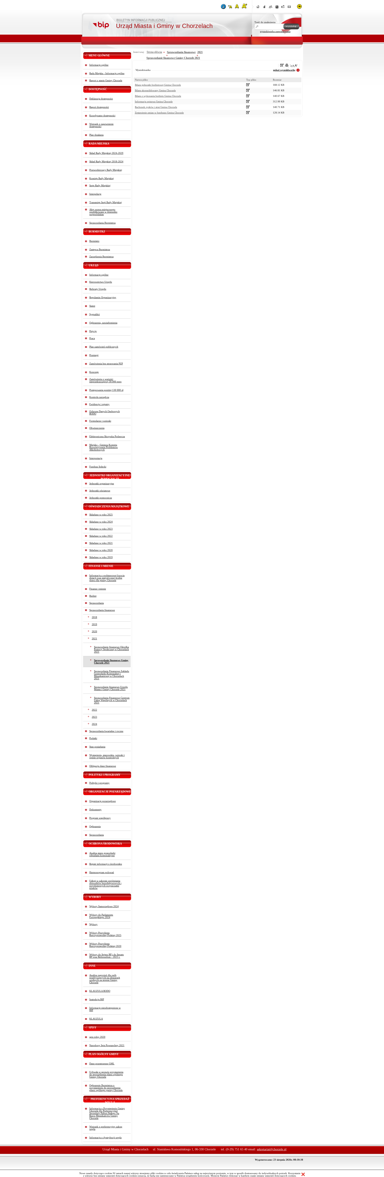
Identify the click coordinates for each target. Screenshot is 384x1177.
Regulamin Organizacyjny (102, 297)
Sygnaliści (94, 314)
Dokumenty (95, 809)
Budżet (92, 596)
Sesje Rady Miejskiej (99, 185)
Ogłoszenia (95, 826)
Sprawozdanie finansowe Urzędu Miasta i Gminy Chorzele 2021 (111, 688)
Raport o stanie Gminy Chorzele (105, 80)
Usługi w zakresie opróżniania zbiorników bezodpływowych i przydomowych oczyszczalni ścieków (105, 884)
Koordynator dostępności (102, 115)
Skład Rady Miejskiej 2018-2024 (106, 161)
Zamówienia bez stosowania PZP (106, 363)
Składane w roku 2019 (101, 557)
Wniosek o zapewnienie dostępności (101, 125)
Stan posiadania (97, 747)
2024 (94, 724)
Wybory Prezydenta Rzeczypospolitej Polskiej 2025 (105, 934)
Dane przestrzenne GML (101, 1063)
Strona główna (154, 52)
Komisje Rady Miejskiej (101, 178)
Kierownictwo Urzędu (100, 282)
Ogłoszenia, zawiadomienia (103, 323)
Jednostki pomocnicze (100, 498)
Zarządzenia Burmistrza (101, 256)
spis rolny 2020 (97, 1037)
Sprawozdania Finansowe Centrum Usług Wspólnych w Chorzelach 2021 (112, 700)
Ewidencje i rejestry (99, 404)
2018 (94, 617)
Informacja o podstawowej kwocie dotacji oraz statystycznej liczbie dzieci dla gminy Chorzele (107, 578)
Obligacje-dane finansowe (102, 766)
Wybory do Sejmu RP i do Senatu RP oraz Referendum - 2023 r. (106, 955)
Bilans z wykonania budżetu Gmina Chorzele (158, 96)
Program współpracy (100, 818)
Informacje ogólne (98, 65)
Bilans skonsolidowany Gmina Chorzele (155, 90)
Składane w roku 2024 (101, 522)
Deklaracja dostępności (101, 98)
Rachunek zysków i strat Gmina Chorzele (156, 107)
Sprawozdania (96, 603)
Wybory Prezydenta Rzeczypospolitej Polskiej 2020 (105, 944)
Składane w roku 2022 (101, 536)
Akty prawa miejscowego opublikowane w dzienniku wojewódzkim (103, 212)
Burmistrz (94, 241)
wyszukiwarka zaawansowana (275, 31)
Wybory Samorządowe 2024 (104, 906)
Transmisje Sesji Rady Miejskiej (105, 202)
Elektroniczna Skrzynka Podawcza (107, 436)
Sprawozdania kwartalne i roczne (106, 731)
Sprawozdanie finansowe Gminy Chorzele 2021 (111, 661)
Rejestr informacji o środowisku (105, 864)
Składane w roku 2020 (101, 550)
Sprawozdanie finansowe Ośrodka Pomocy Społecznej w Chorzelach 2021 (111, 649)
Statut (92, 306)
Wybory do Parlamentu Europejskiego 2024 (101, 916)
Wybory (93, 924)
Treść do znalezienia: (265, 22)
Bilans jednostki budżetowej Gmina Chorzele (158, 85)
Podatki (93, 738)
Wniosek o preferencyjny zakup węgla (105, 1127)
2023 (94, 717)
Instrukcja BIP (96, 999)
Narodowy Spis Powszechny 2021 (106, 1045)
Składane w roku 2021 (101, 543)
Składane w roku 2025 (101, 514)
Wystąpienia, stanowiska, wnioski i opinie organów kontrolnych (107, 756)
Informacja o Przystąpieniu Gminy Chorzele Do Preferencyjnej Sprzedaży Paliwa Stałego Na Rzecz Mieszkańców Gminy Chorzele (107, 1113)
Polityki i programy (99, 783)
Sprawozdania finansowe (102, 610)
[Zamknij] (303, 1174)
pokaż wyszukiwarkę (284, 70)
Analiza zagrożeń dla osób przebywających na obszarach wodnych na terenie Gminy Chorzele (104, 979)
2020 (94, 631)
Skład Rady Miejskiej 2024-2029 (106, 153)
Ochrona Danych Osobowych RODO (104, 412)
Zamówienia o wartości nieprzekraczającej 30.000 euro (105, 380)
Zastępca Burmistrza (99, 249)
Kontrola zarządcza (99, 397)
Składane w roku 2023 (101, 529)
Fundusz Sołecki (97, 466)
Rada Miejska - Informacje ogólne (106, 73)
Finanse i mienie (97, 589)
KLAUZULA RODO (99, 991)
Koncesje (94, 372)
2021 (94, 638)
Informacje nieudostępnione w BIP (105, 1009)
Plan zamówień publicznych (103, 347)
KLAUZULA (96, 1019)
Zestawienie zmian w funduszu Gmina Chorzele (159, 112)
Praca (92, 338)
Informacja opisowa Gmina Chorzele (154, 101)
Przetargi (93, 355)
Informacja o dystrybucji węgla (105, 1137)
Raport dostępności (99, 107)
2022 (94, 710)
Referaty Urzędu (97, 289)
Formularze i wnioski (100, 421)
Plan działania (96, 135)
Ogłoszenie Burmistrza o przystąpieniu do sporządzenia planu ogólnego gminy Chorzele (106, 1088)
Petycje (93, 331)
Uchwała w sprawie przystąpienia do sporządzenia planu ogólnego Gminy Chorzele (106, 1074)
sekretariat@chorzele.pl (271, 1149)
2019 (94, 624)
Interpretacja (95, 458)
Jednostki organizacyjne (101, 483)
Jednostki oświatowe (99, 490)
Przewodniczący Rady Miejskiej (105, 170)
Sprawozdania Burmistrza (102, 223)
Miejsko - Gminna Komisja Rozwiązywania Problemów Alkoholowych (103, 447)
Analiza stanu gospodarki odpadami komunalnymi (102, 854)
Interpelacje (95, 194)
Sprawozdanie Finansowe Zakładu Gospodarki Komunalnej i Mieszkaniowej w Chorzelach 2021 (111, 675)
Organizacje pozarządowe (102, 801)
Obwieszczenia (96, 428)
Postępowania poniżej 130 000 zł (106, 390)
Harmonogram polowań (101, 872)
